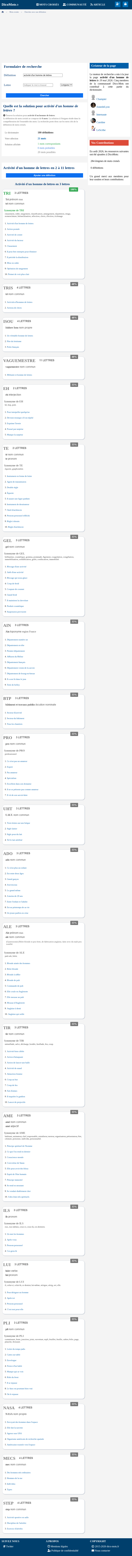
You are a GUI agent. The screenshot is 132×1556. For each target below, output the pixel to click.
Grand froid (12, 595)
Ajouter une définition (44, 175)
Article (99, 4)
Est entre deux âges (15, 873)
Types (9, 1489)
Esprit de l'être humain (16, 1174)
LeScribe (101, 130)
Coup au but (12, 1080)
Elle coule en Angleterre (17, 991)
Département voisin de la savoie (21, 668)
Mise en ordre (13, 263)
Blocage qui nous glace (17, 578)
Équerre (10, 493)
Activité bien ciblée (15, 1051)
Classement (12, 246)
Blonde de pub (13, 980)
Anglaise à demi (14, 1008)
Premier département (16, 651)
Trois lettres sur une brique (18, 823)
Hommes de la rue (14, 1478)
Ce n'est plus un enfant (17, 868)
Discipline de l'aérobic (16, 1523)
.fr (10, 4)
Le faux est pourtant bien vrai (20, 1388)
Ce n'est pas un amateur (17, 761)
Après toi (11, 1298)
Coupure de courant (15, 589)
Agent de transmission (16, 482)
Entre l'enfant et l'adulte (17, 902)
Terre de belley (13, 685)
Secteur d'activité (14, 713)
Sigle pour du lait (14, 834)
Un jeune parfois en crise (17, 913)
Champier (101, 99)
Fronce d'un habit (14, 1366)
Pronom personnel (15, 1245)
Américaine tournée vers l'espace (21, 1445)
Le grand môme (13, 890)
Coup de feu (12, 1085)
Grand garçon (13, 879)
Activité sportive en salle (18, 1517)
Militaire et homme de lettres (19, 375)
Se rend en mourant (15, 1185)
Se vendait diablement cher (19, 1191)
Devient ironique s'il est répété (20, 418)
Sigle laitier (12, 829)
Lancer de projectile (16, 1102)
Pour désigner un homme (17, 1292)
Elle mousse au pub (15, 997)
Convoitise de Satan (15, 1163)
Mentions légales (59, 1546)
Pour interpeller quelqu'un (18, 412)
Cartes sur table (13, 1355)
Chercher (44, 95)
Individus (11, 1484)
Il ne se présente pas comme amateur (22, 789)
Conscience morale (15, 1157)
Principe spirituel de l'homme (19, 1146)
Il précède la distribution (17, 257)
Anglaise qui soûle (16, 1014)
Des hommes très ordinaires (19, 1472)
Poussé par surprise (15, 429)
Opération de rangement (17, 269)
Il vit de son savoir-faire (17, 795)
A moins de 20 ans (15, 896)
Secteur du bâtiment (15, 718)
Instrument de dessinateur (18, 504)
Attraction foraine (14, 1074)
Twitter (9, 1546)
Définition (10, 75)
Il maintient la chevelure (17, 600)
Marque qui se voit (15, 1372)
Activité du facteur (15, 240)
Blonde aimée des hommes (18, 963)
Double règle (12, 487)
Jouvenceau (12, 885)
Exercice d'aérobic (15, 1529)
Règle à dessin (13, 521)
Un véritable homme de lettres (20, 336)
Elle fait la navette (15, 1428)
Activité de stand (14, 1068)
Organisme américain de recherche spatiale (25, 1439)
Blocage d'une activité (16, 567)
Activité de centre (14, 235)
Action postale (13, 229)
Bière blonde (12, 969)
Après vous (12, 1240)
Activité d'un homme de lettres (20, 223)
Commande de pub (15, 986)
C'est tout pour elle (15, 1309)
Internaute (101, 114)
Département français (16, 662)
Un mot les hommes (15, 1234)
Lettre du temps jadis (16, 1349)
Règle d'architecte (16, 527)
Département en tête (15, 645)
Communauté (77, 4)
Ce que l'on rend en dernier (18, 1152)
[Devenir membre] (117, 4)
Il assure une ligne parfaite (18, 499)
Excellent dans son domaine (19, 784)
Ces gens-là (12, 1251)
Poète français (13, 347)
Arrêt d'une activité (15, 572)
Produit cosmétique (15, 606)
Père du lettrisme (14, 341)
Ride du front (13, 1377)
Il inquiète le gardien (16, 1096)
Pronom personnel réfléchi (18, 516)
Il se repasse (12, 1383)
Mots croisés (49, 4)
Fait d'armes (12, 1091)
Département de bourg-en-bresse (21, 673)
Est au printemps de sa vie (18, 907)
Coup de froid (13, 583)
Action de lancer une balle (18, 1063)
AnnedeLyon (103, 106)
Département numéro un (17, 640)
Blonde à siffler (13, 975)
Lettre (7, 85)
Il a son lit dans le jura (16, 679)
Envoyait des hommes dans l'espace (22, 1422)
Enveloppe (11, 1360)
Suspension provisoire (16, 612)
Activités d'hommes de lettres (19, 302)
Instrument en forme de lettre (19, 476)
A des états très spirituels (18, 1197)
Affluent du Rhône (15, 657)
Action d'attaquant (15, 1057)
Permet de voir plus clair (18, 274)
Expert (10, 767)
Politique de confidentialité (64, 1550)
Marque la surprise (15, 435)
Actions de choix (14, 308)
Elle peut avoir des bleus (17, 1169)
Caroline (100, 122)
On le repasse (12, 1394)
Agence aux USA (14, 1433)
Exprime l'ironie (14, 423)
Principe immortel (15, 1180)
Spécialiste (11, 778)
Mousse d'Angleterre (16, 1003)
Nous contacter (102, 1550)
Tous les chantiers (14, 724)
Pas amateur (12, 772)
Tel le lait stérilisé (14, 840)
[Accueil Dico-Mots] (3, 12)
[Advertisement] (66, 37)
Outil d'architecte (14, 510)
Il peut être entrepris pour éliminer (22, 252)
